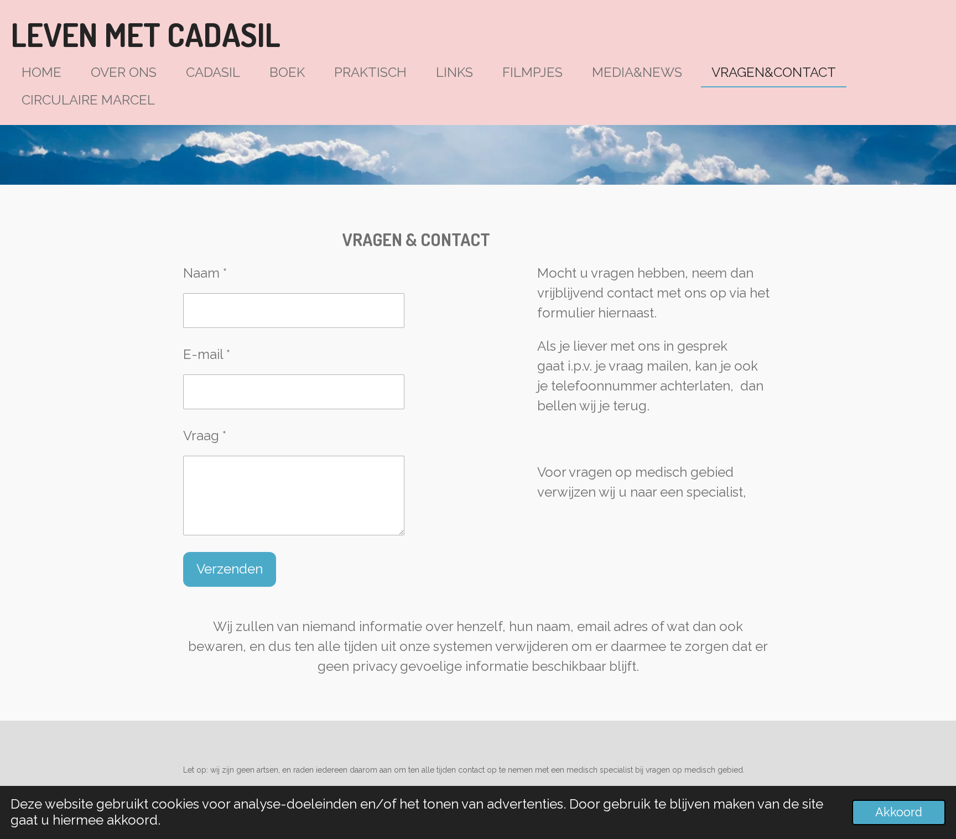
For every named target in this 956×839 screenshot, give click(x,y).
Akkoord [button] (898, 812)
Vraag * (204, 436)
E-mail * (206, 354)
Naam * (205, 273)
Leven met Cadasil (145, 34)
